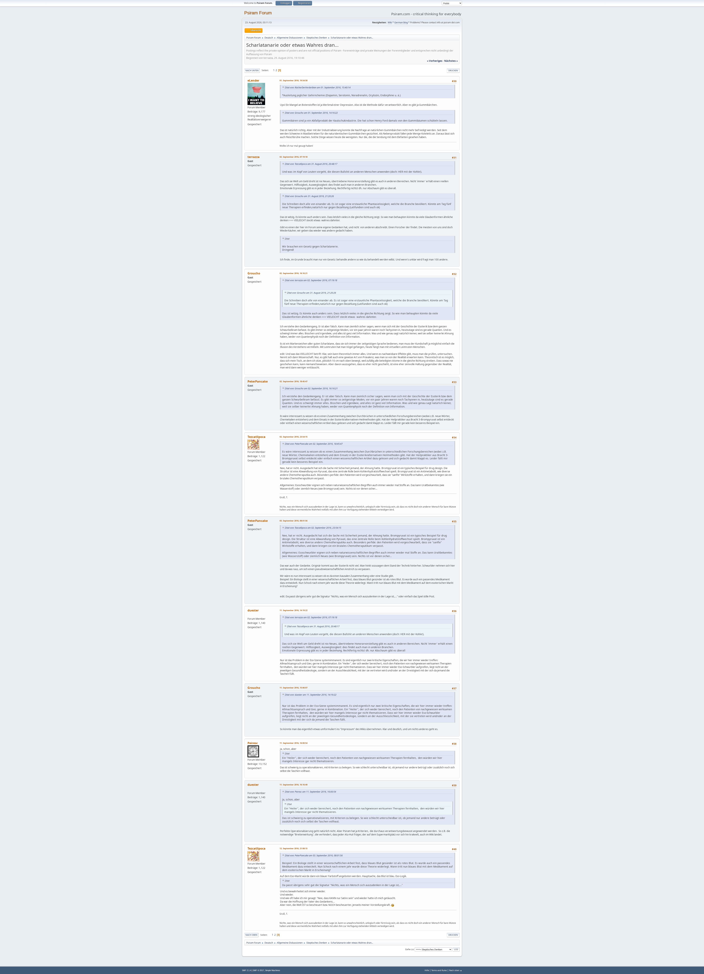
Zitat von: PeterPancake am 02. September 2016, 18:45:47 (314, 443)
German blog (401, 22)
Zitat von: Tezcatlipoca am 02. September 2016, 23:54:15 (313, 527)
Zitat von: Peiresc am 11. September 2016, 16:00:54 (310, 791)
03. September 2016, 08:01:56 (293, 520)
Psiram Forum (258, 12)
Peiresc (252, 743)
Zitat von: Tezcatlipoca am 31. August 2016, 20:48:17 (311, 164)
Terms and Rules (439, 970)
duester (253, 610)
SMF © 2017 (258, 970)
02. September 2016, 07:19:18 (293, 156)
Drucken (453, 70)
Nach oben (251, 934)
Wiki (390, 22)
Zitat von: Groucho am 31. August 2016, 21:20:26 (309, 196)
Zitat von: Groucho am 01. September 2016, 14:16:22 (311, 112)
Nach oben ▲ (455, 970)
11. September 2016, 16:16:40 (293, 784)
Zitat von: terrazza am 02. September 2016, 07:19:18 (311, 280)
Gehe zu (409, 949)
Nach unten (252, 70)
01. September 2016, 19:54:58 (293, 80)
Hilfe (427, 970)
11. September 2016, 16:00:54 (293, 743)
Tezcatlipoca (256, 437)
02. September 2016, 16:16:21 (293, 273)
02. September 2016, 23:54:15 (293, 436)
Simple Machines (272, 970)
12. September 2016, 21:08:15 (293, 848)
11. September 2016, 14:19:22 (293, 610)
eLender (253, 80)
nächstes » (451, 61)
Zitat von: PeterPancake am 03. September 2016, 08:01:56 (314, 855)
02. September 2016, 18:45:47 (293, 381)
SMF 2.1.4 (246, 970)
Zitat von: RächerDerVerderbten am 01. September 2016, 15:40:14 (318, 87)
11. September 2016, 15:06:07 (293, 687)
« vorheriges (434, 61)
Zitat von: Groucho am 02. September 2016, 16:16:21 (311, 388)
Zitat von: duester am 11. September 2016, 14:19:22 (310, 694)
